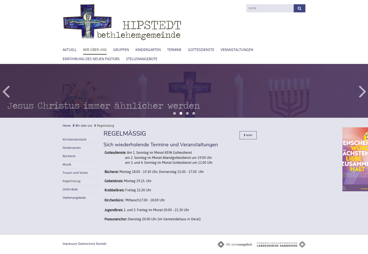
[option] (184, 91)
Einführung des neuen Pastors (91, 59)
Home (67, 125)
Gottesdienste (201, 49)
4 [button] (193, 113)
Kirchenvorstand (74, 139)
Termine (174, 49)
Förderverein (72, 148)
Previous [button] (6, 91)
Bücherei (69, 156)
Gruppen (121, 49)
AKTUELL (70, 49)
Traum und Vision (75, 173)
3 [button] (187, 113)
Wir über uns (95, 49)
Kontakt (101, 243)
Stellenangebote (141, 59)
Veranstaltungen (237, 49)
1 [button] (174, 113)
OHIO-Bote (70, 189)
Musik (67, 164)
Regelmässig (105, 125)
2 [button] (181, 113)
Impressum (70, 243)
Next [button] (362, 91)
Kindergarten (148, 49)
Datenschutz (86, 243)
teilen (248, 135)
